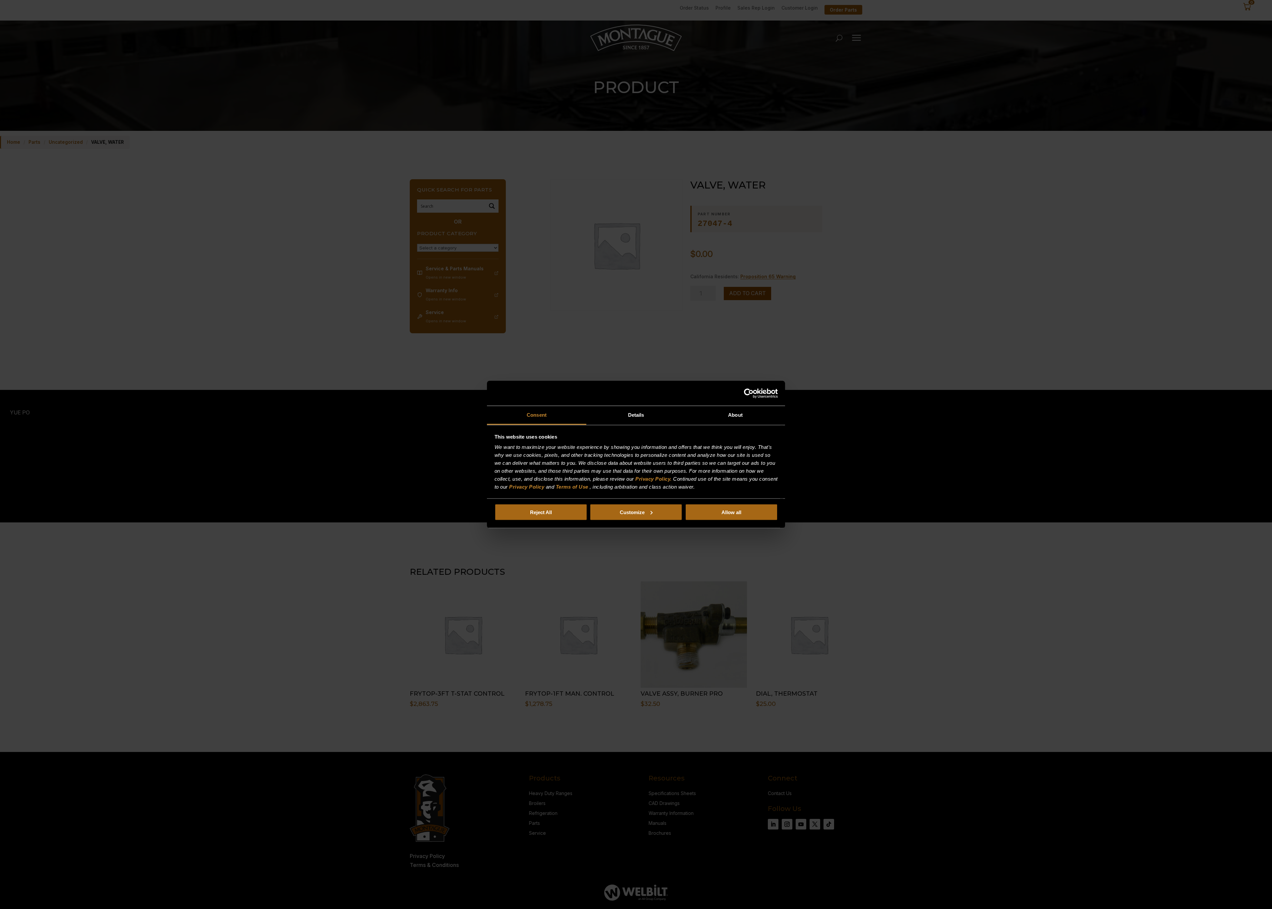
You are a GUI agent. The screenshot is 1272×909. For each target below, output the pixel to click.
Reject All (541, 512)
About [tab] (735, 415)
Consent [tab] (537, 415)
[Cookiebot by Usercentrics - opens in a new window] (749, 393)
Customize (632, 512)
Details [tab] (636, 415)
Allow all (731, 512)
